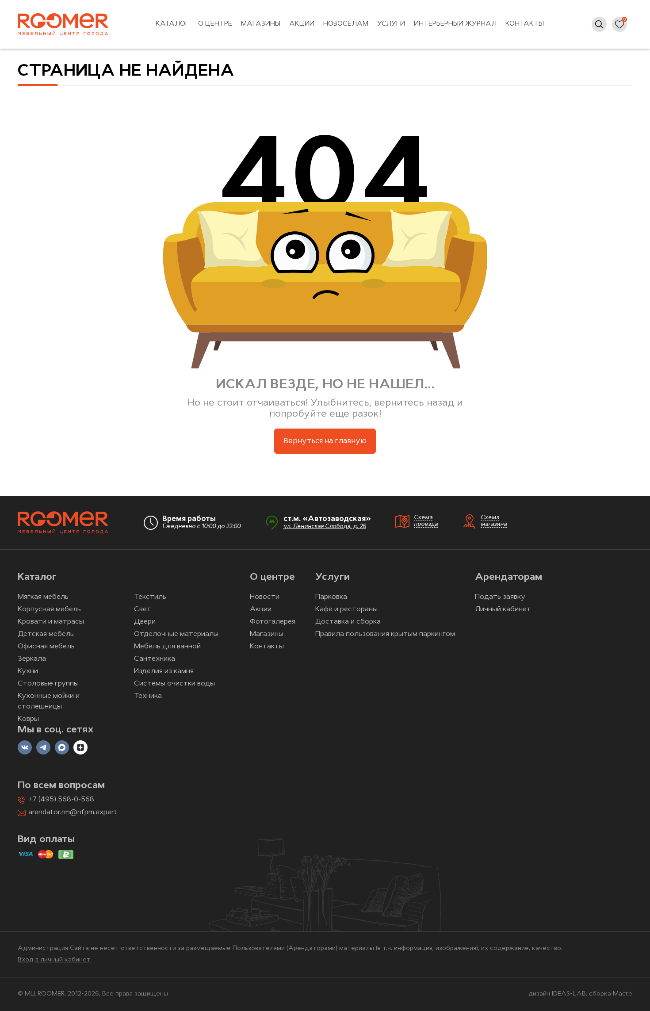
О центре (215, 24)
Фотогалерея (272, 621)
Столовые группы (48, 683)
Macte (622, 994)
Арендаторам (508, 577)
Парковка (331, 597)
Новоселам (345, 24)
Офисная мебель (46, 646)
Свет (142, 609)
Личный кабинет (503, 609)
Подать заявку (500, 597)
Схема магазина (494, 521)
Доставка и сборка (348, 621)
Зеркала (32, 659)
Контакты (524, 24)
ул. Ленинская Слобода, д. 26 (324, 526)
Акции (301, 24)
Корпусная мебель (49, 609)
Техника (148, 696)
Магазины (260, 24)
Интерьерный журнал (455, 24)
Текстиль (150, 597)
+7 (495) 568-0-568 (61, 799)
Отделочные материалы (176, 634)
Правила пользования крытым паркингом (385, 634)
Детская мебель (46, 634)
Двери (145, 621)
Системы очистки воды (174, 683)
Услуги (391, 24)
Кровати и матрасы (51, 621)
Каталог (172, 24)
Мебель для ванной (167, 646)
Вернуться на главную (325, 441)
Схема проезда (426, 521)
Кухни (28, 671)
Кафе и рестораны (346, 609)
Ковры (28, 719)
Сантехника (154, 659)
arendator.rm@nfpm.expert (72, 812)
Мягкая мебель (43, 597)
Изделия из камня (164, 671)
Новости (264, 597)
